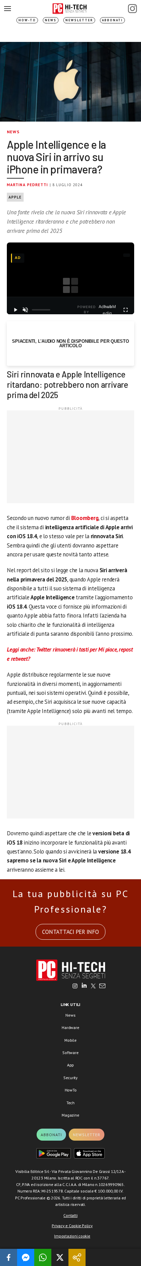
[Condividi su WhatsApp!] (42, 1257)
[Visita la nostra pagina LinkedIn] (84, 986)
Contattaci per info (70, 932)
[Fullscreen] (125, 310)
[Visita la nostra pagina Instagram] (75, 986)
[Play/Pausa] (15, 310)
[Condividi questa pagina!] (77, 1257)
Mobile (70, 1040)
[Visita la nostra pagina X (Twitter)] (93, 986)
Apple (15, 197)
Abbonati (112, 20)
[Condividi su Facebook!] (8, 1257)
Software (70, 1052)
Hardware (70, 1027)
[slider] (41, 310)
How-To (27, 20)
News (50, 20)
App (70, 1064)
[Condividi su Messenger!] (25, 1257)
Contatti (70, 1215)
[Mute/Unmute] (25, 310)
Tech (70, 1102)
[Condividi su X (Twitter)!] (59, 1257)
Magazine (70, 1115)
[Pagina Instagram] (132, 8)
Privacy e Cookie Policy (72, 1225)
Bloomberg (85, 518)
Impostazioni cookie (72, 1236)
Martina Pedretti (27, 184)
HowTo (71, 1090)
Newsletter (79, 20)
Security (70, 1077)
